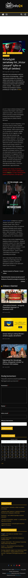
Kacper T (3, 546)
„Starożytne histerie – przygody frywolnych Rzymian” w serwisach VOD (13, 307)
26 (10, 456)
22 (21, 453)
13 (13, 450)
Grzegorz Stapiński (15, 71)
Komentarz (4, 385)
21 (17, 453)
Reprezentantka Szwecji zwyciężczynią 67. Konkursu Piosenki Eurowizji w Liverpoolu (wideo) (13, 279)
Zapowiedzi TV (6, 55)
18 (6, 453)
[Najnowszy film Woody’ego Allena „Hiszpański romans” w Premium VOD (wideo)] (14, 345)
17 (2, 453)
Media (4, 53)
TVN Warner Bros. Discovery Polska (15, 53)
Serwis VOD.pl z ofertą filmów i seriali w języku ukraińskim (13, 335)
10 (2, 450)
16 (24, 450)
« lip (2, 463)
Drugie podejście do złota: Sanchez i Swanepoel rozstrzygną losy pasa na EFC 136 (13, 553)
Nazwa (3, 406)
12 (10, 450)
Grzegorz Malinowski (6, 538)
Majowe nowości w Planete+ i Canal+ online (13, 272)
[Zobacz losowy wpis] (25, 14)
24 (2, 456)
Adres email (5, 413)
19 (10, 453)
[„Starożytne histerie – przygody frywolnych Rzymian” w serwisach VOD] (14, 290)
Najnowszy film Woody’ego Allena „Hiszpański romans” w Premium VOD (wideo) (13, 362)
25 (6, 456)
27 (13, 456)
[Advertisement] (14, 25)
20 (13, 453)
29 (21, 456)
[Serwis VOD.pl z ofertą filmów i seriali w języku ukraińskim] (14, 319)
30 (24, 456)
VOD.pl (19, 89)
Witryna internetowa (7, 420)
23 (24, 453)
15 (21, 450)
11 (6, 450)
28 (17, 456)
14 (17, 450)
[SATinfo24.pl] (3, 14)
